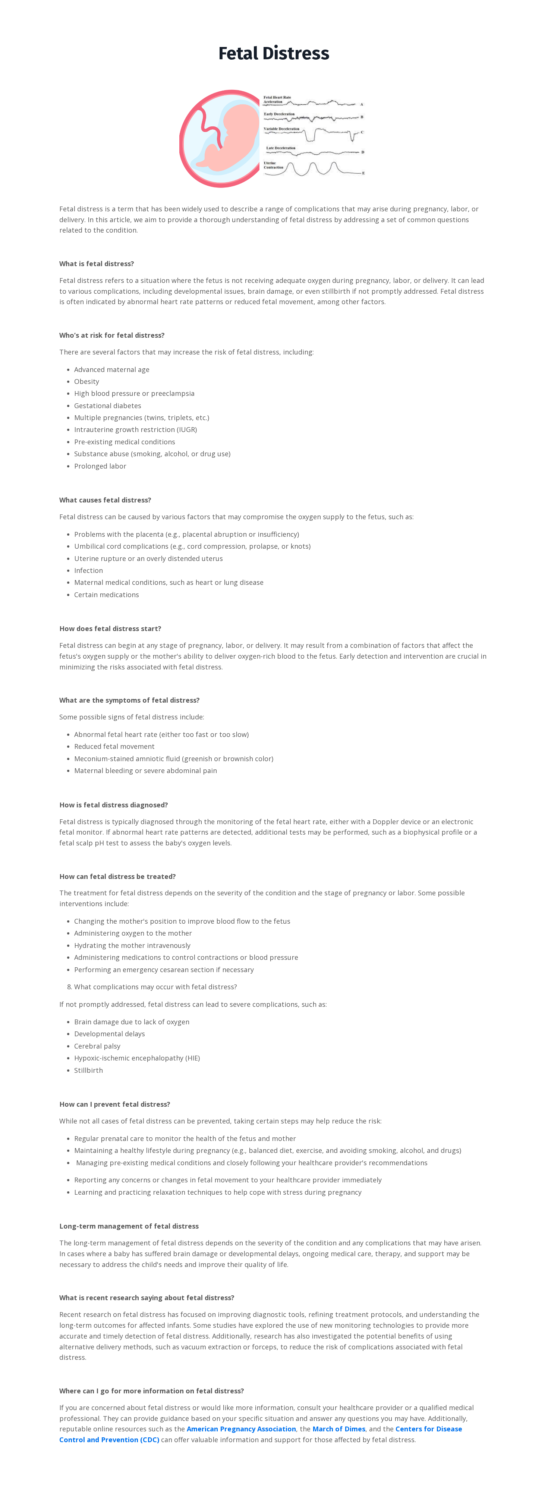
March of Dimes (338, 1428)
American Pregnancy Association (241, 1428)
